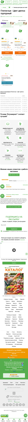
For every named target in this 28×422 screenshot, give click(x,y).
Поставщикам (9, 344)
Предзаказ (19, 342)
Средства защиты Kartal (11, 340)
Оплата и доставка (17, 334)
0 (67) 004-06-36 (17, 365)
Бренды (14, 346)
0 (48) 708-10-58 (8, 365)
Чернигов (10, 311)
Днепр (13, 301)
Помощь (21, 340)
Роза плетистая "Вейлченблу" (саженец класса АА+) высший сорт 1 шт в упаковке (20, 45)
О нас (13, 332)
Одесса (8, 301)
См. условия (20, 146)
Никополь (14, 307)
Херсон (15, 303)
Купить (7, 52)
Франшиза (5, 382)
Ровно (7, 309)
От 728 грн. (24, 99)
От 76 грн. (24, 101)
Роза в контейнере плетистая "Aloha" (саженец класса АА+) (14, 107)
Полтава (21, 307)
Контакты (19, 332)
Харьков (22, 299)
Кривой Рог (14, 305)
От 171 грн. (24, 103)
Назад (4, 7)
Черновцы (20, 321)
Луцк (21, 305)
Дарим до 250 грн (19, 338)
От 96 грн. (24, 105)
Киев (16, 299)
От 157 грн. (24, 97)
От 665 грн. (24, 111)
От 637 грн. (24, 107)
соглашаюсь (6, 231)
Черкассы (8, 303)
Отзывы (10, 336)
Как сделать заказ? (10, 342)
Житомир (17, 311)
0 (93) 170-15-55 (17, 363)
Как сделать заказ (20, 384)
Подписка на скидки (8, 338)
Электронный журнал (8, 384)
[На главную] (2, 1)
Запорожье (19, 301)
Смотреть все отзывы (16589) (14, 206)
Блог (8, 332)
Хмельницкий (19, 309)
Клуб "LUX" (17, 336)
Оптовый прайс (18, 344)
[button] (5, 39)
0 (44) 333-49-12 (9, 363)
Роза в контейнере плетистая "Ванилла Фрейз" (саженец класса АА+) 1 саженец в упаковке (7, 78)
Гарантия (8, 334)
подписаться (14, 229)
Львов (20, 303)
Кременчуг (15, 323)
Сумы (12, 309)
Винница (8, 305)
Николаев (7, 307)
